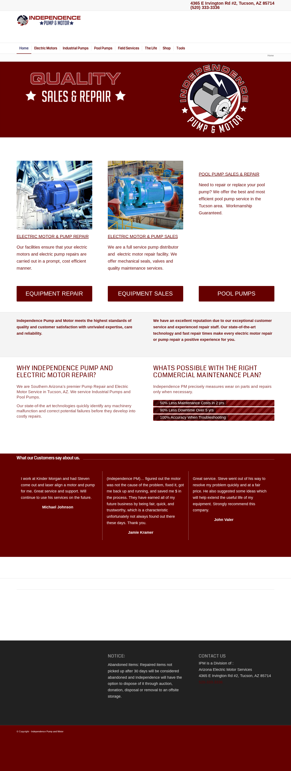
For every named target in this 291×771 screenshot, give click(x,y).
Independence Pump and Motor (47, 731)
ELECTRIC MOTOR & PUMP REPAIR (53, 236)
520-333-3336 (211, 682)
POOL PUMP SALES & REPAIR (229, 174)
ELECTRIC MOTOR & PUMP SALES (143, 236)
